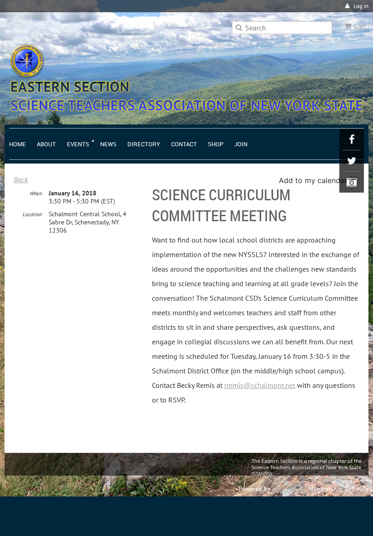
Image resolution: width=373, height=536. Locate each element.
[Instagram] (352, 182)
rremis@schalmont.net (259, 385)
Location (32, 214)
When (36, 193)
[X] (352, 160)
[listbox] (319, 180)
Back (21, 179)
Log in (360, 6)
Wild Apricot (289, 489)
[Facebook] (352, 139)
